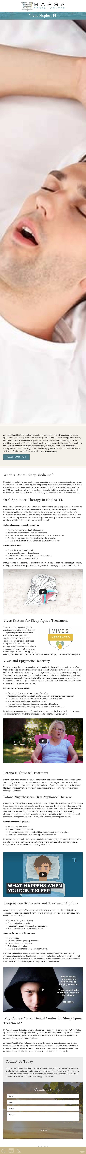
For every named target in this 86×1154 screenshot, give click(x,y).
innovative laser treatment (33, 780)
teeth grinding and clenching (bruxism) (31, 701)
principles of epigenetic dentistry (41, 667)
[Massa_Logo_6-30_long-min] (43, 1)
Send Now (43, 1130)
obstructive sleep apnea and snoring (64, 507)
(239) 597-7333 (51, 451)
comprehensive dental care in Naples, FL (32, 487)
